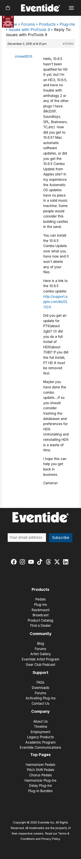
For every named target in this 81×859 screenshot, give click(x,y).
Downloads (40, 688)
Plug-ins (40, 605)
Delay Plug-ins (40, 786)
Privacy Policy (50, 839)
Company (40, 711)
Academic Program (40, 742)
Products (47, 24)
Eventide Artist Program (40, 659)
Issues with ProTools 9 (29, 29)
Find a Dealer (40, 626)
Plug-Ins (67, 24)
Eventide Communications (40, 747)
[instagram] (23, 562)
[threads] (49, 562)
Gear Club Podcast (40, 665)
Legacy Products (40, 737)
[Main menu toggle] (71, 8)
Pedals (40, 599)
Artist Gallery (40, 654)
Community (41, 633)
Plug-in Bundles (40, 791)
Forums (28, 24)
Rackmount (41, 610)
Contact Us (40, 703)
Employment (40, 732)
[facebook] (14, 562)
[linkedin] (66, 562)
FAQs (40, 682)
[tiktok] (40, 562)
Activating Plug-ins (41, 698)
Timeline (40, 727)
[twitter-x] (58, 562)
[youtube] (32, 562)
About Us (40, 721)
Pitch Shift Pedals (40, 770)
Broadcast (41, 615)
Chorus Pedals (40, 775)
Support (40, 672)
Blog (40, 643)
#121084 (68, 44)
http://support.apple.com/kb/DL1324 (55, 302)
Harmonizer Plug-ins (40, 780)
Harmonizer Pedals (40, 765)
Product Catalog (40, 620)
